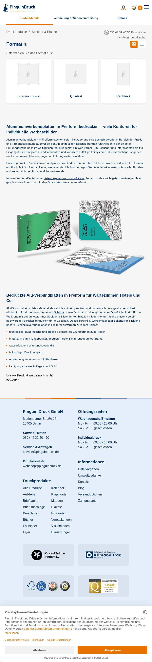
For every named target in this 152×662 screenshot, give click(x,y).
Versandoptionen (90, 494)
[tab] (146, 7)
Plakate (56, 507)
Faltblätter (30, 526)
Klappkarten (59, 494)
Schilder (59, 312)
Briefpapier (30, 500)
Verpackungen (61, 519)
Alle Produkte (32, 488)
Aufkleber (29, 494)
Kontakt (83, 481)
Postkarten (58, 513)
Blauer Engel (60, 532)
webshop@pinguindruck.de (42, 466)
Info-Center (138, 37)
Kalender (57, 488)
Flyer (26, 532)
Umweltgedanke (89, 475)
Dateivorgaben (88, 469)
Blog (81, 488)
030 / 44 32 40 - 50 (36, 437)
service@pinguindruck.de (41, 451)
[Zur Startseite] (19, 8)
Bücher (28, 519)
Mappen (57, 500)
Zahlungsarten (88, 500)
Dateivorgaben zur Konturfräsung (65, 178)
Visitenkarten (60, 526)
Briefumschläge (34, 507)
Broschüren (31, 513)
